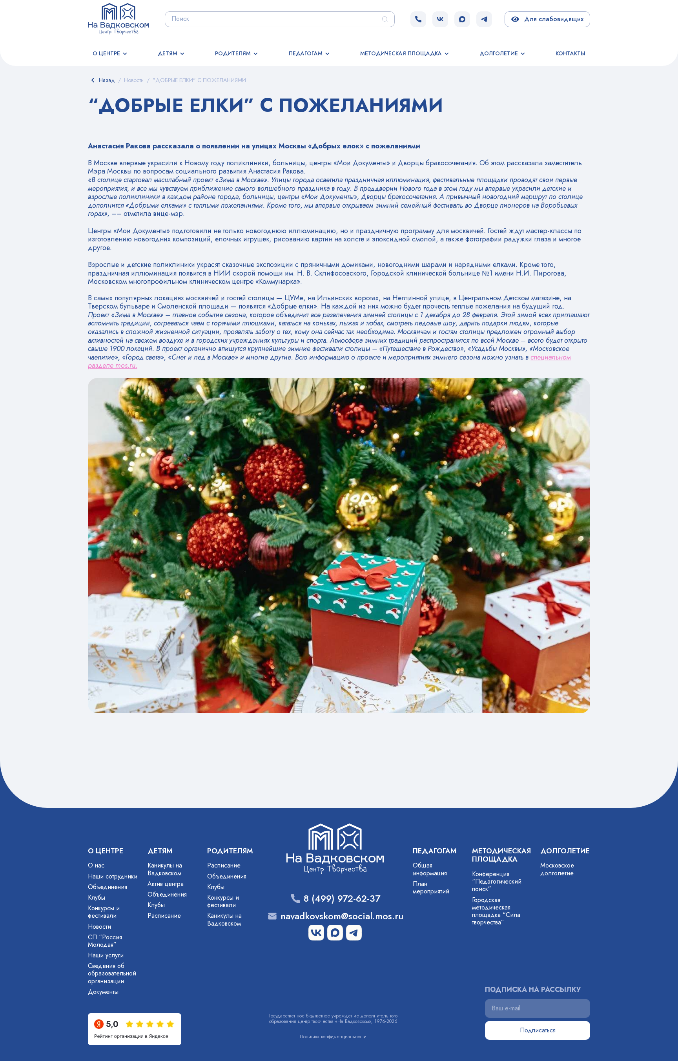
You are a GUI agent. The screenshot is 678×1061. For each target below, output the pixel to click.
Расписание (164, 915)
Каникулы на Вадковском (165, 869)
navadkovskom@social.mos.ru (342, 916)
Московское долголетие (557, 869)
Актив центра (166, 883)
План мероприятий (431, 887)
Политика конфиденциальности (333, 1036)
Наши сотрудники (112, 876)
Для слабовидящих (552, 19)
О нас (96, 865)
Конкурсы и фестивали (104, 912)
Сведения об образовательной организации (112, 973)
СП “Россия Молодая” (105, 941)
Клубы (96, 897)
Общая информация (430, 869)
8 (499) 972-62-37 (342, 898)
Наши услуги (106, 955)
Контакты (570, 53)
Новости (99, 926)
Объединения (107, 886)
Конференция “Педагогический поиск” (496, 881)
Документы (103, 991)
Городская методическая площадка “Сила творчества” (496, 911)
